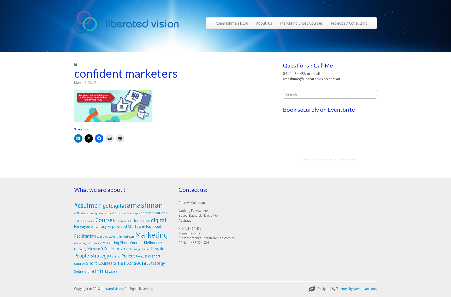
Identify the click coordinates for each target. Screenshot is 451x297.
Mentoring (80, 249)
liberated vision (112, 289)
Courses (105, 220)
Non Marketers (126, 249)
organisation (142, 249)
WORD (113, 272)
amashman (145, 205)
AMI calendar (82, 213)
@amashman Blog (231, 23)
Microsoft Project (101, 248)
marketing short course (88, 243)
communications (154, 212)
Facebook (154, 226)
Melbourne (153, 242)
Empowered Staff (122, 226)
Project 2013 (143, 256)
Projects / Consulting (349, 23)
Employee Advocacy (90, 226)
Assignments (98, 213)
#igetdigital (112, 205)
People (157, 248)
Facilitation (85, 236)
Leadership (115, 236)
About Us (264, 23)
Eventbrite (349, 159)
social (141, 262)
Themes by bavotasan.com (356, 289)
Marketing (151, 235)
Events (141, 227)
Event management (315, 159)
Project (128, 256)
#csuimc (85, 205)
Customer (121, 221)
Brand (110, 213)
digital (158, 220)
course (91, 221)
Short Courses (99, 263)
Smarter (123, 262)
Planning (115, 256)
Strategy (157, 263)
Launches (102, 236)
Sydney (80, 271)
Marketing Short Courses (301, 23)
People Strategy (91, 255)
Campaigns (133, 213)
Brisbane (120, 213)
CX (130, 221)
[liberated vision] (126, 22)
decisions (141, 220)
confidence (80, 221)
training (97, 270)
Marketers (128, 236)
